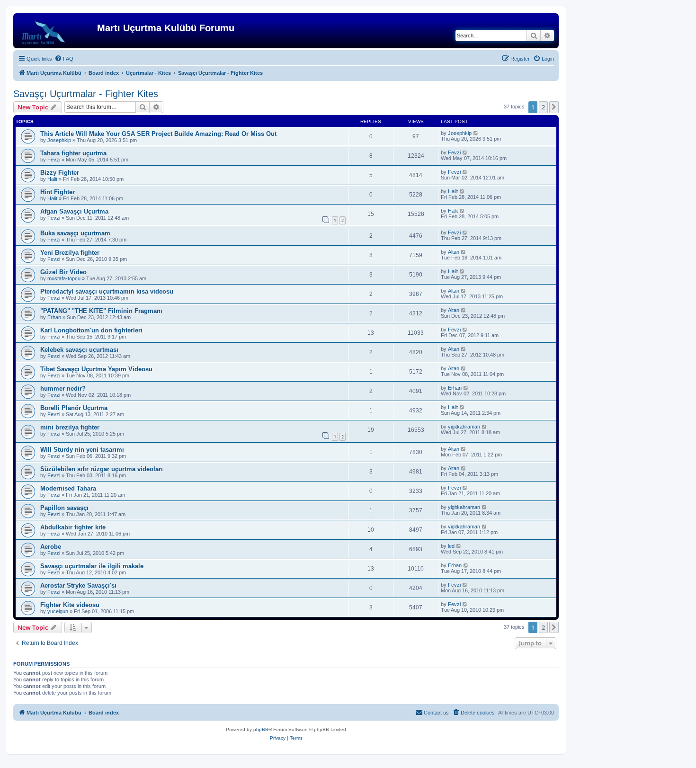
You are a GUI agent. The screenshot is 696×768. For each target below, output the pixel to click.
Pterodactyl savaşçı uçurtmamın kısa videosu (106, 291)
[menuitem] (63, 58)
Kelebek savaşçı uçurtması (79, 349)
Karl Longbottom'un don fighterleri (91, 330)
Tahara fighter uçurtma (73, 153)
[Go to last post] (476, 133)
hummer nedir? (63, 388)
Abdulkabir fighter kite (73, 527)
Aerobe (50, 546)
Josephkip (59, 140)
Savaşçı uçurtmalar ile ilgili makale (91, 566)
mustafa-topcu (63, 278)
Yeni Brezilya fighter (69, 252)
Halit (52, 179)
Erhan (54, 317)
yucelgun (57, 611)
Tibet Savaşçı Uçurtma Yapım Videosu (96, 369)
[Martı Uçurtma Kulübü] (56, 31)
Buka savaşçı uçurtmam (75, 233)
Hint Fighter (57, 192)
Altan (453, 252)
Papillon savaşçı (64, 507)
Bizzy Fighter (59, 172)
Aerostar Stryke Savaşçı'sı (78, 585)
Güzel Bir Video (63, 272)
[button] (554, 107)
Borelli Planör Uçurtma (73, 407)
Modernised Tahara (68, 488)
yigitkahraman (464, 426)
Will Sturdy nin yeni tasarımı (82, 449)
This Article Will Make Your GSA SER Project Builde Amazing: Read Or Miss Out (158, 133)
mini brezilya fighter (69, 427)
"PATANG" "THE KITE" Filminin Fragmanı (101, 310)
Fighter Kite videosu (69, 604)
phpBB (260, 729)
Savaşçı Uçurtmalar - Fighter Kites (85, 94)
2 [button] (543, 107)
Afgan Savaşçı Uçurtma (74, 211)
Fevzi (53, 159)
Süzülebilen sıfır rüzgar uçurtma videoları (101, 469)
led (451, 546)
